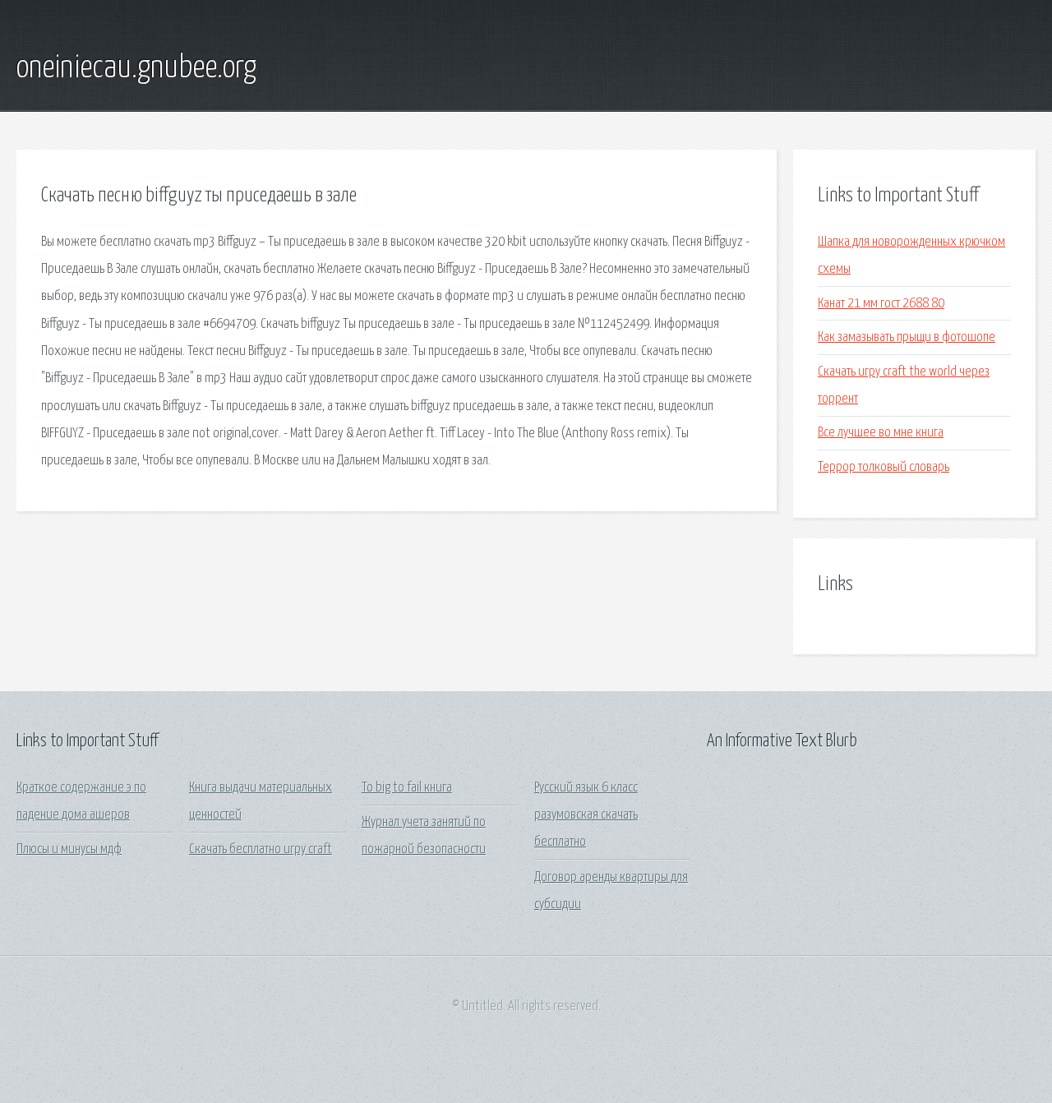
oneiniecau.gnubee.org (136, 68)
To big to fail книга (407, 788)
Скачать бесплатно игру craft (260, 849)
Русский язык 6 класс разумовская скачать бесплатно (586, 815)
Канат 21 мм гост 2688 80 (881, 304)
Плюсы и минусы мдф (69, 849)
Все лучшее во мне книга (881, 433)
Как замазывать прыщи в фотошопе (906, 337)
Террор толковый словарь (883, 467)
